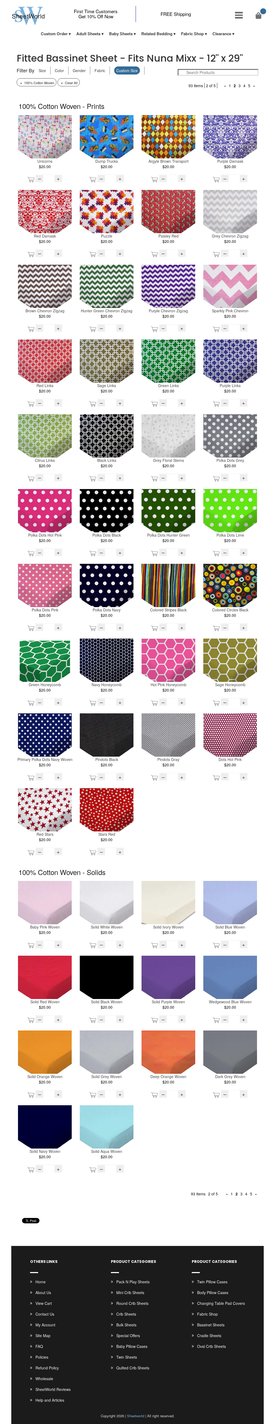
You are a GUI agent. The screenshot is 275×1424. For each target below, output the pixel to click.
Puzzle (106, 236)
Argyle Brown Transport (169, 161)
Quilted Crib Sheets (132, 1367)
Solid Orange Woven (45, 1076)
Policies (41, 1357)
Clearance (221, 34)
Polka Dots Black (106, 535)
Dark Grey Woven (230, 1076)
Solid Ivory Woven (168, 927)
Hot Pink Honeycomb (168, 684)
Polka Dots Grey (230, 460)
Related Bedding (156, 34)
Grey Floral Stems (168, 460)
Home (40, 1281)
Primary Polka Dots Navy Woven (45, 759)
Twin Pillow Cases (212, 1281)
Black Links (106, 460)
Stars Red (106, 834)
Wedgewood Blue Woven (230, 1001)
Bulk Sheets (126, 1324)
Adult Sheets (88, 34)
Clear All (69, 82)
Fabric (100, 70)
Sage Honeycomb (230, 684)
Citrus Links (45, 460)
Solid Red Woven (45, 1001)
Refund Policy (47, 1367)
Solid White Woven (107, 927)
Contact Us (44, 1314)
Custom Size (127, 70)
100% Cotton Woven (37, 82)
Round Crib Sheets (132, 1303)
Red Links (45, 385)
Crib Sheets (126, 1314)
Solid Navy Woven (45, 1151)
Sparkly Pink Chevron (230, 310)
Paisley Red (168, 236)
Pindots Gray (168, 759)
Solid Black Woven (106, 1001)
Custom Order (54, 34)
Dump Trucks (106, 161)
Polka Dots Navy (107, 609)
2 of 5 (211, 85)
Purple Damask (230, 161)
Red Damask (45, 236)
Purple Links (230, 385)
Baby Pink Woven (45, 927)
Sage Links (106, 385)
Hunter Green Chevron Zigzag (106, 310)
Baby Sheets (121, 34)
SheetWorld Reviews (53, 1389)
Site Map (42, 1335)
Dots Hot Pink (230, 759)
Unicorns (44, 161)
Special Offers (128, 1335)
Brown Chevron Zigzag (45, 310)
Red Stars (45, 834)
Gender (79, 70)
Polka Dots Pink (45, 609)
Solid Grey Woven (106, 1076)
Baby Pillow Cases (131, 1346)
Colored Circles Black (230, 609)
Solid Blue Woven (230, 927)
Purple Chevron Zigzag (168, 310)
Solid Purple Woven (168, 1001)
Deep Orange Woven (168, 1076)
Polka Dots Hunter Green (168, 535)
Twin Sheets (126, 1357)
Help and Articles (49, 1400)
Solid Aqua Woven (106, 1151)
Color (59, 70)
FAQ (39, 1346)
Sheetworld (135, 1415)
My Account (45, 1324)
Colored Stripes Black (168, 609)
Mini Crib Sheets (130, 1292)
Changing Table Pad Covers (221, 1303)
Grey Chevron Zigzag (230, 236)
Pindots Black (106, 759)
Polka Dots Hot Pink (45, 535)
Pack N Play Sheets (133, 1281)
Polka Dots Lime (230, 535)
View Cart (43, 1303)
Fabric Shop (192, 34)
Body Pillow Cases (212, 1292)
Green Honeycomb (45, 684)
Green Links (168, 385)
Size (42, 70)
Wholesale (44, 1378)
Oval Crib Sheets (211, 1346)
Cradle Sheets (209, 1335)
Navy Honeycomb (107, 684)
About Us (43, 1292)
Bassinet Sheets (211, 1324)
